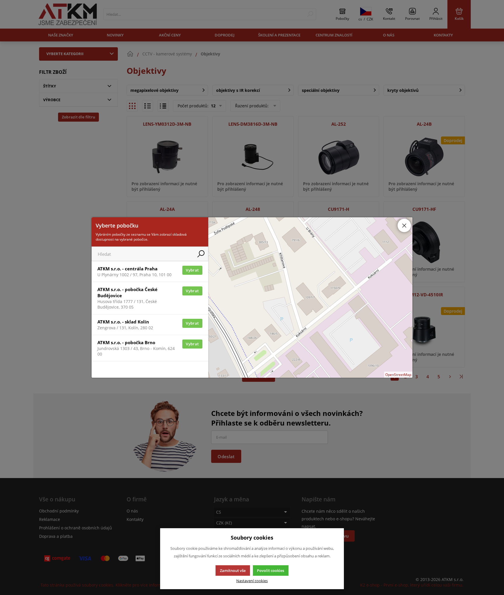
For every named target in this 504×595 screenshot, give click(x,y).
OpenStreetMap (398, 374)
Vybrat (192, 270)
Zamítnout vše (233, 570)
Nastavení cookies (252, 580)
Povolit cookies (270, 570)
